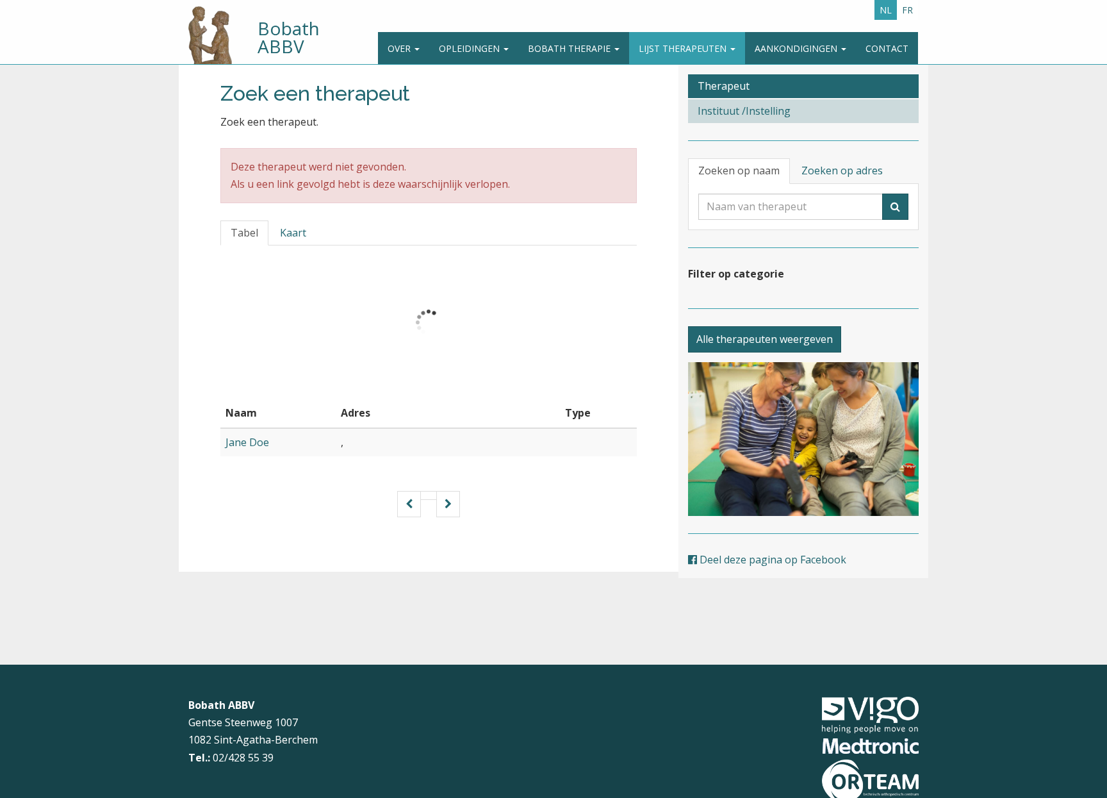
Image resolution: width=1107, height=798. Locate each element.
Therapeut (724, 86)
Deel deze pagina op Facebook (771, 560)
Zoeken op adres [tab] (842, 170)
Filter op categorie (736, 274)
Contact (886, 48)
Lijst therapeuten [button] (684, 48)
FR (907, 10)
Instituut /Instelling (744, 111)
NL (886, 10)
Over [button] (400, 48)
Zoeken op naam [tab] (739, 170)
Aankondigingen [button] (797, 48)
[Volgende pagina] (448, 504)
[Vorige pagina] (409, 504)
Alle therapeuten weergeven (764, 339)
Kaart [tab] (293, 233)
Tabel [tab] (244, 233)
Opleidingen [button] (470, 48)
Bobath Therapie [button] (570, 48)
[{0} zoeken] (895, 207)
